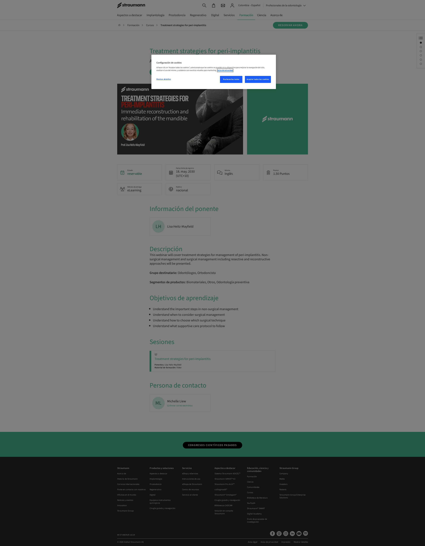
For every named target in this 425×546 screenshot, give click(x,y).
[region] (213, 72)
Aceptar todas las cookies (258, 79)
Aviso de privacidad (225, 70)
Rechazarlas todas (231, 79)
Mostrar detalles (163, 79)
